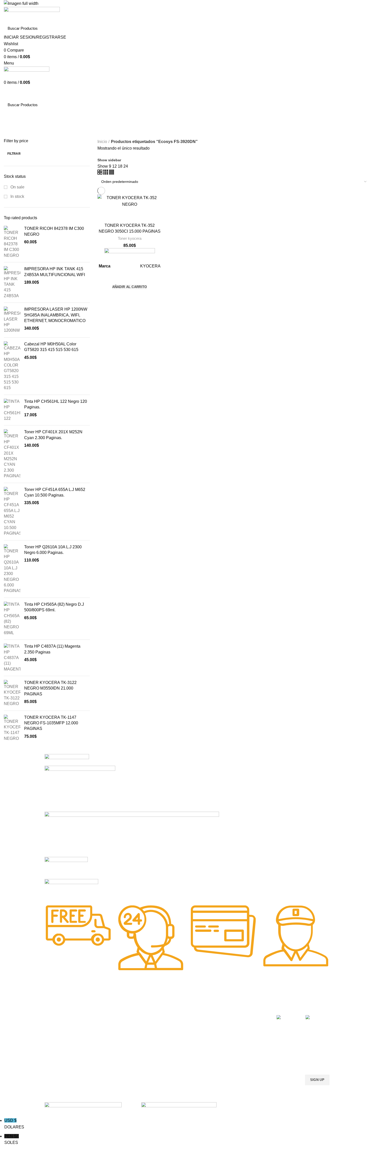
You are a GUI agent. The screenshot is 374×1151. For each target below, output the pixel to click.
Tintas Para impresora (178, 1037)
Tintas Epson (113, 1020)
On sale (16, 187)
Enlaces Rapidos (61, 1003)
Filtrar (14, 153)
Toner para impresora (178, 1020)
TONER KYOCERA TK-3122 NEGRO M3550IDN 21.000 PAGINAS (50, 688)
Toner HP (52, 1029)
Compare (129, 213)
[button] (129, 287)
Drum (165, 1046)
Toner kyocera (129, 238)
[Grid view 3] (106, 173)
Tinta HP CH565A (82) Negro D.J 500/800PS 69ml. (54, 607)
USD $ (14, 1123)
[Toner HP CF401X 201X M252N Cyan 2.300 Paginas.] (12, 454)
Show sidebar (109, 160)
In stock (16, 196)
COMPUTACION (174, 1003)
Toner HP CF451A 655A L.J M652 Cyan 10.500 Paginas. (54, 492)
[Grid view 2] (100, 173)
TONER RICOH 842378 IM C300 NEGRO (54, 231)
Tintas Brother (114, 1029)
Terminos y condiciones (237, 1029)
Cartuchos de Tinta (176, 1029)
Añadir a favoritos (129, 277)
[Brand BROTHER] (71, 889)
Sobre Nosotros (235, 1003)
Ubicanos (226, 1046)
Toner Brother (56, 1020)
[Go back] (10, 116)
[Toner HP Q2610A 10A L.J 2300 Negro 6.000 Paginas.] (12, 569)
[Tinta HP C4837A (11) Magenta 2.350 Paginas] (12, 658)
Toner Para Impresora (62, 1012)
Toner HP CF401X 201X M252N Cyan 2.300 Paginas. (53, 435)
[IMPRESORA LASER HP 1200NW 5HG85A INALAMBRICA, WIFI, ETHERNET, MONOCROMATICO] (12, 320)
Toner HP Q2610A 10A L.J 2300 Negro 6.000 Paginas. (53, 550)
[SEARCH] (363, 28)
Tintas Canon (113, 1037)
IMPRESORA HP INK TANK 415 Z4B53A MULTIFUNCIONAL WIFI (54, 272)
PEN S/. (11, 1139)
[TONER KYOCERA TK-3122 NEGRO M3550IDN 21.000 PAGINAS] (12, 693)
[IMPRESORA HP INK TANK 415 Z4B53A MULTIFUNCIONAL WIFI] (12, 282)
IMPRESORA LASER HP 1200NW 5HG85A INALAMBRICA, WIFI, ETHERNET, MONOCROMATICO (55, 315)
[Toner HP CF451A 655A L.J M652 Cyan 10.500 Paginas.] (12, 511)
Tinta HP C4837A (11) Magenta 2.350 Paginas (52, 649)
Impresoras (170, 1012)
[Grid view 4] (111, 173)
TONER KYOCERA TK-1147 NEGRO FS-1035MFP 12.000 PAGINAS (51, 723)
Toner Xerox (54, 1037)
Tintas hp (110, 1012)
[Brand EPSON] (132, 834)
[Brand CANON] (66, 868)
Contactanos (229, 1037)
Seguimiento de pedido (237, 1055)
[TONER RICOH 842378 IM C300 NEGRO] (12, 242)
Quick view (129, 296)
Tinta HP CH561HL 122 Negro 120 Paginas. (55, 404)
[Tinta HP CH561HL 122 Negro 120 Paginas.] (12, 410)
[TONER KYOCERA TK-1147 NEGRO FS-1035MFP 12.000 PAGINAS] (12, 728)
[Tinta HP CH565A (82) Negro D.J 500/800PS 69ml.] (12, 619)
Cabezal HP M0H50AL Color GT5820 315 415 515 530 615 (51, 347)
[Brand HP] (80, 788)
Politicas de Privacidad (237, 1012)
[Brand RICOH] (67, 759)
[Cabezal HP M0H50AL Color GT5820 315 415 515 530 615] (12, 366)
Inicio (102, 141)
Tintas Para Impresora (125, 1003)
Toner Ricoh (54, 1055)
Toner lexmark (56, 1046)
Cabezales (169, 1055)
